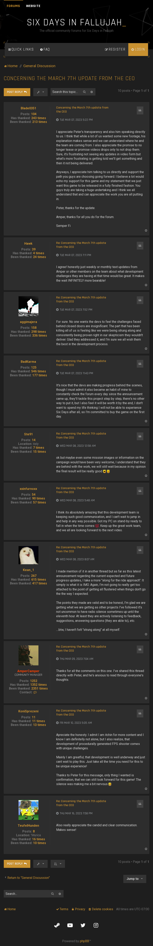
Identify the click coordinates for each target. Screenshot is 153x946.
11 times (38, 721)
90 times (38, 498)
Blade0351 (28, 108)
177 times (39, 375)
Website (33, 6)
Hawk (28, 243)
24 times (39, 257)
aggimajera (28, 322)
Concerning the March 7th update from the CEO (69, 78)
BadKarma (28, 362)
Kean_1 (28, 570)
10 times (39, 843)
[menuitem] (45, 49)
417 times (39, 583)
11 (33, 717)
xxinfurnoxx (28, 489)
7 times (38, 448)
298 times (38, 332)
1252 (33, 681)
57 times (39, 502)
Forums (13, 6)
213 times (39, 122)
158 (33, 328)
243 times (38, 118)
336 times (39, 335)
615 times (38, 579)
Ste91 (28, 434)
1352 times (38, 685)
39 (33, 249)
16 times (38, 839)
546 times (38, 371)
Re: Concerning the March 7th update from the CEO (81, 245)
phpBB (84, 941)
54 (33, 494)
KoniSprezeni (28, 711)
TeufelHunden (28, 825)
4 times (38, 253)
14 (33, 440)
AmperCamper (28, 671)
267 (33, 576)
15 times (39, 452)
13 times (39, 725)
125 (33, 367)
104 (33, 114)
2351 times (39, 688)
